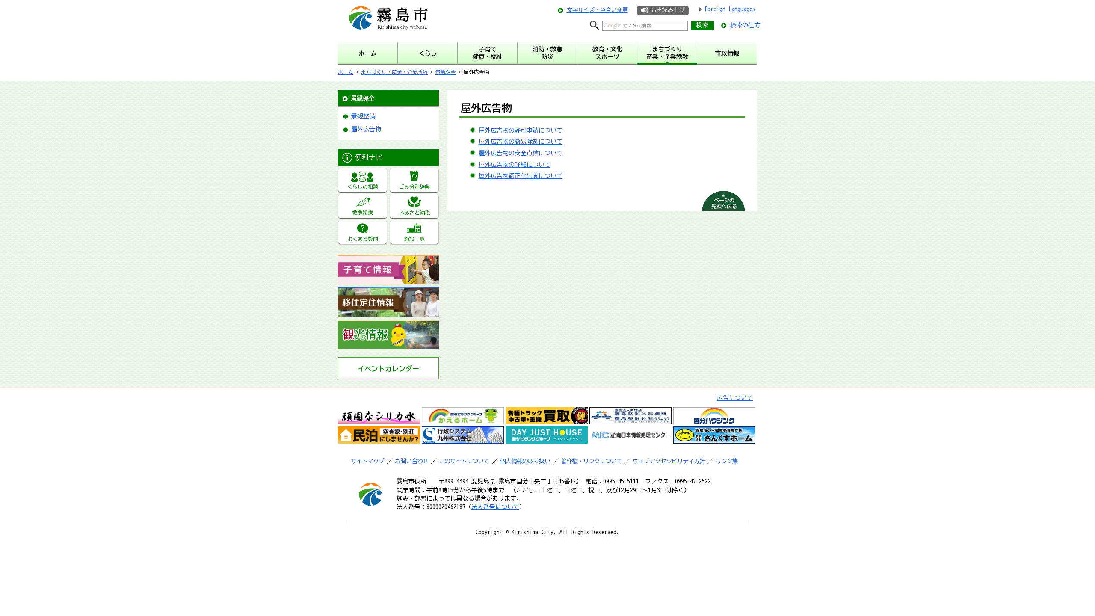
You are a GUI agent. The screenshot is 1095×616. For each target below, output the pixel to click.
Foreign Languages (729, 9)
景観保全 (445, 71)
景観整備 (363, 116)
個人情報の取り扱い (525, 461)
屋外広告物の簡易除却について (520, 142)
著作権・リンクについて (591, 461)
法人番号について (495, 507)
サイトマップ (367, 461)
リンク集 (727, 461)
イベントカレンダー (388, 368)
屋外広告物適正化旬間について (520, 176)
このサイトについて (464, 461)
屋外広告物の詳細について (514, 165)
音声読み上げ (667, 10)
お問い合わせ (411, 461)
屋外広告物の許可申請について (520, 130)
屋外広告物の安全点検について (520, 153)
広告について (735, 398)
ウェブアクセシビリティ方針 (669, 461)
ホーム (345, 71)
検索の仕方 (745, 25)
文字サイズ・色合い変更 (597, 10)
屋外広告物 (366, 129)
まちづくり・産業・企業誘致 (394, 71)
